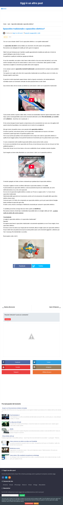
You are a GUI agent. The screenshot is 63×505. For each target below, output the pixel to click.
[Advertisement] (31, 16)
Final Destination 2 (14, 415)
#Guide (11, 484)
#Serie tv (24, 484)
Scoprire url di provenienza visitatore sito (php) (14, 408)
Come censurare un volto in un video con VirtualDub (23, 441)
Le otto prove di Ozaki (15, 422)
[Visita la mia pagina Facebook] (3, 477)
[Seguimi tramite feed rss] (9, 477)
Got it (36, 503)
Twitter (41, 266)
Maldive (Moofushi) (9, 307)
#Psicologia (17, 484)
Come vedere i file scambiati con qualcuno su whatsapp (24, 455)
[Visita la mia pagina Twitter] (6, 477)
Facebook (22, 266)
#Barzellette (42, 484)
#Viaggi (35, 484)
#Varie (30, 484)
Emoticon (7, 319)
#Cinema (5, 484)
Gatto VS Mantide (54, 307)
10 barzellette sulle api (8, 436)
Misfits (11, 429)
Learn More (29, 503)
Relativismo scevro (15, 448)
